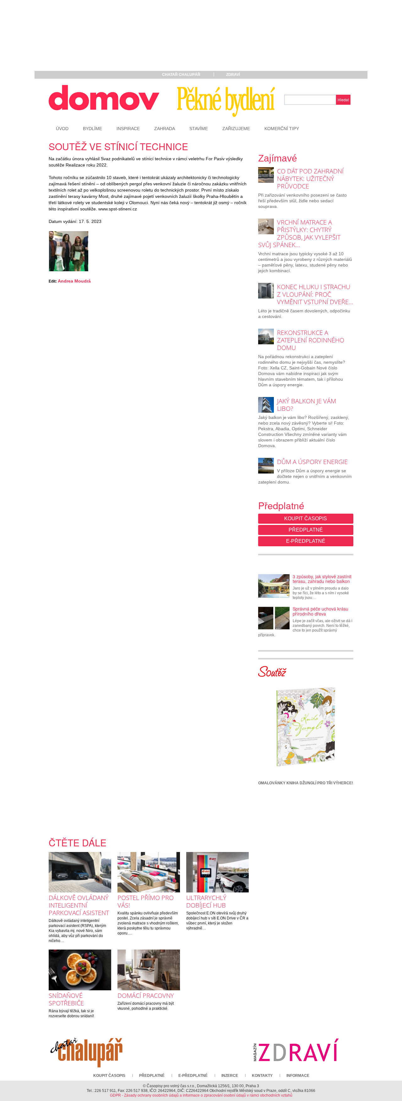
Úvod (62, 128)
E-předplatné (305, 541)
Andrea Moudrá (74, 280)
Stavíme (198, 128)
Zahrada (164, 128)
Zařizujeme (236, 128)
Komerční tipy (281, 128)
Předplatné (306, 529)
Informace (297, 1075)
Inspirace (128, 128)
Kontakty (262, 1075)
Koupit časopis (305, 518)
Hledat (343, 99)
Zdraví (233, 74)
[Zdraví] (296, 1050)
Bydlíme (92, 128)
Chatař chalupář (181, 74)
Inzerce (229, 1075)
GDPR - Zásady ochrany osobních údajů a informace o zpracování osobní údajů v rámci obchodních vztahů (201, 1095)
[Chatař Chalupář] (86, 1050)
